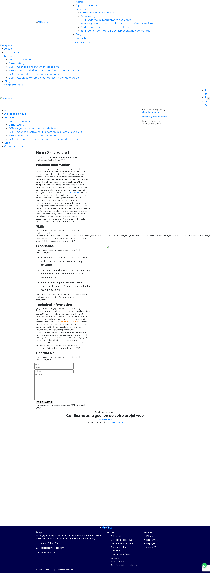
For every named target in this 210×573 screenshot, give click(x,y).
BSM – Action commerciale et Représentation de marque (115, 30)
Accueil (80, 1)
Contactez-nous (85, 38)
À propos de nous (86, 5)
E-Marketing (117, 536)
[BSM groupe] (42, 22)
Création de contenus (121, 540)
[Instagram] (111, 527)
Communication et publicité (97, 12)
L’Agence (150, 536)
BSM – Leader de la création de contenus (105, 27)
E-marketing (88, 16)
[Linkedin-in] (109, 527)
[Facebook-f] (103, 527)
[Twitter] (105, 527)
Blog (78, 34)
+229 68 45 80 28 (46, 552)
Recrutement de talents (123, 543)
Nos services (152, 540)
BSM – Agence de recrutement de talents (105, 19)
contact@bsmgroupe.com (155, 117)
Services (81, 9)
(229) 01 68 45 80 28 (115, 422)
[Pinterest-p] (107, 527)
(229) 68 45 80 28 (152, 112)
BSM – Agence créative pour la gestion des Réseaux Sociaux (116, 23)
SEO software (74, 193)
